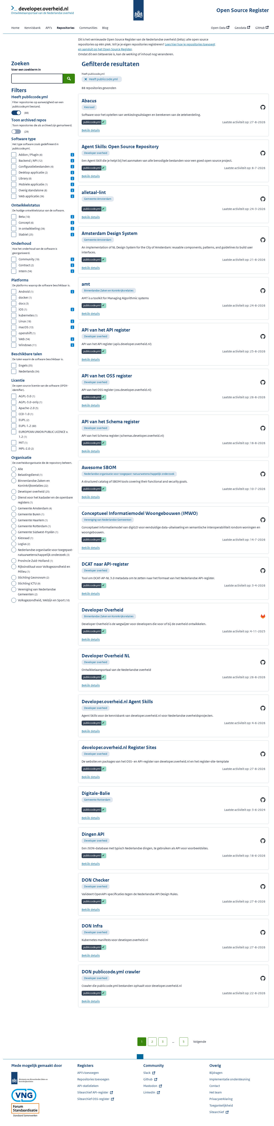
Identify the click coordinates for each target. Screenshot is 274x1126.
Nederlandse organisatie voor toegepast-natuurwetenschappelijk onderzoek (129, 474)
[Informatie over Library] (72, 178)
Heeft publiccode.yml (103, 79)
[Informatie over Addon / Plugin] (72, 154)
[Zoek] (69, 78)
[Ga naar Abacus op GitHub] (262, 107)
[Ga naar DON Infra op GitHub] (262, 932)
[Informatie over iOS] (72, 309)
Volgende (199, 1042)
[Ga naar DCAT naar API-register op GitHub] (262, 570)
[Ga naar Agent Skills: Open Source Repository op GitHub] (262, 153)
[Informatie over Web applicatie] (72, 196)
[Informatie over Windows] (72, 345)
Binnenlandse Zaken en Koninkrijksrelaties (109, 290)
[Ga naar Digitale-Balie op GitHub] (262, 799)
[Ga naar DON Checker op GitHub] (262, 886)
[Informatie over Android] (72, 291)
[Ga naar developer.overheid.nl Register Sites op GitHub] (262, 753)
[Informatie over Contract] (72, 265)
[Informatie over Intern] (72, 271)
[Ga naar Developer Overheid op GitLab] (262, 616)
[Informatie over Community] (72, 259)
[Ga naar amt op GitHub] (262, 290)
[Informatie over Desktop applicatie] (72, 172)
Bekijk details (91, 130)
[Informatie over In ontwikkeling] (72, 228)
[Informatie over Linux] (72, 321)
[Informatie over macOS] (72, 327)
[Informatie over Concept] (72, 222)
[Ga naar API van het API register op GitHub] (262, 336)
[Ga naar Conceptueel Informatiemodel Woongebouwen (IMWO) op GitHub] (262, 519)
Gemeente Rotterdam (97, 799)
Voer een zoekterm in (26, 69)
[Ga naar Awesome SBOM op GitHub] (262, 474)
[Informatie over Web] (72, 339)
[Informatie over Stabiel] (72, 234)
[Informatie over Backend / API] (72, 160)
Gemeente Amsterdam (97, 199)
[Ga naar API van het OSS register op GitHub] (262, 382)
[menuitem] (102, 79)
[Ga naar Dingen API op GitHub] (262, 840)
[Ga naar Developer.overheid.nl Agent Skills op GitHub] (262, 708)
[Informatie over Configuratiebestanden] (72, 166)
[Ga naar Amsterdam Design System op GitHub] (262, 239)
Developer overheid (95, 153)
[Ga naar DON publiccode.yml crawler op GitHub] (262, 978)
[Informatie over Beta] (72, 216)
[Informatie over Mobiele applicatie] (72, 184)
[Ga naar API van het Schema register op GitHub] (262, 428)
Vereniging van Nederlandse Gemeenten (107, 519)
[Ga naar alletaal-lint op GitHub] (262, 198)
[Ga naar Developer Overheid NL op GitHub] (262, 662)
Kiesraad (89, 107)
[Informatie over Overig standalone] (72, 190)
